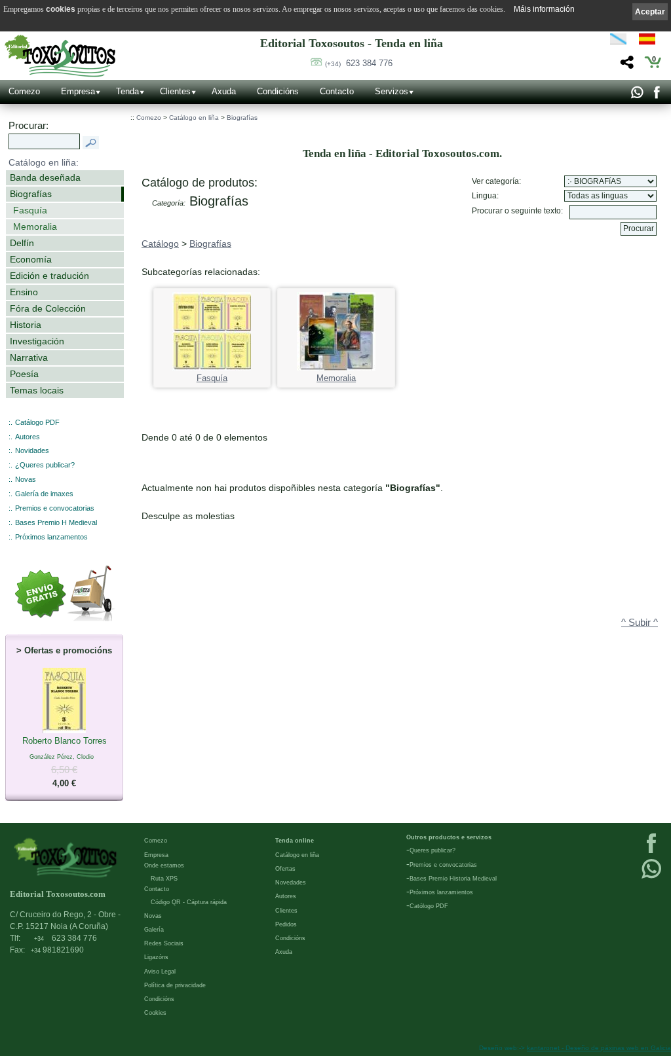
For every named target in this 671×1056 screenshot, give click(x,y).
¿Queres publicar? (45, 465)
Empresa (78, 91)
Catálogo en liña (194, 117)
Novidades (32, 450)
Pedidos (286, 924)
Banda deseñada (45, 177)
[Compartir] (625, 66)
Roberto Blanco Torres (64, 762)
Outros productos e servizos (448, 837)
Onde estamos (164, 865)
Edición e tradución (49, 275)
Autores (27, 437)
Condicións (278, 91)
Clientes (175, 91)
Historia (25, 324)
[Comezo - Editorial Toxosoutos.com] (60, 56)
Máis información (544, 9)
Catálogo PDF (37, 422)
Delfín (22, 243)
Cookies (155, 1013)
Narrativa (29, 357)
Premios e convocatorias (54, 508)
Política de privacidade (175, 985)
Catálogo (160, 243)
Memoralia (35, 226)
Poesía (24, 374)
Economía (31, 259)
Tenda (127, 91)
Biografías (31, 194)
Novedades (290, 882)
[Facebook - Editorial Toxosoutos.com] (656, 95)
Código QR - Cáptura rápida (189, 902)
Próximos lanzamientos (441, 892)
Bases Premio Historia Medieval (453, 878)
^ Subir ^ (639, 622)
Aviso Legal (160, 971)
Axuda (224, 91)
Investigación (37, 341)
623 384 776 (359, 63)
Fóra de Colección (48, 308)
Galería (154, 929)
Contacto (337, 91)
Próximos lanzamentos (51, 537)
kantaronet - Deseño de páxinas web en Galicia (599, 1047)
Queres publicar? (432, 850)
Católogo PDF (429, 906)
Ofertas (285, 868)
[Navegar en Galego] (618, 41)
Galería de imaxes (44, 494)
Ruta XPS (164, 878)
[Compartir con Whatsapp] (636, 95)
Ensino (24, 292)
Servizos (391, 91)
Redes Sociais (163, 943)
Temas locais (37, 390)
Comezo (24, 91)
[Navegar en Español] (651, 41)
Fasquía (30, 210)
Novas (25, 479)
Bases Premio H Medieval (56, 522)
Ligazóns (156, 957)
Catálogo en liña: (44, 162)
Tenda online (294, 840)
